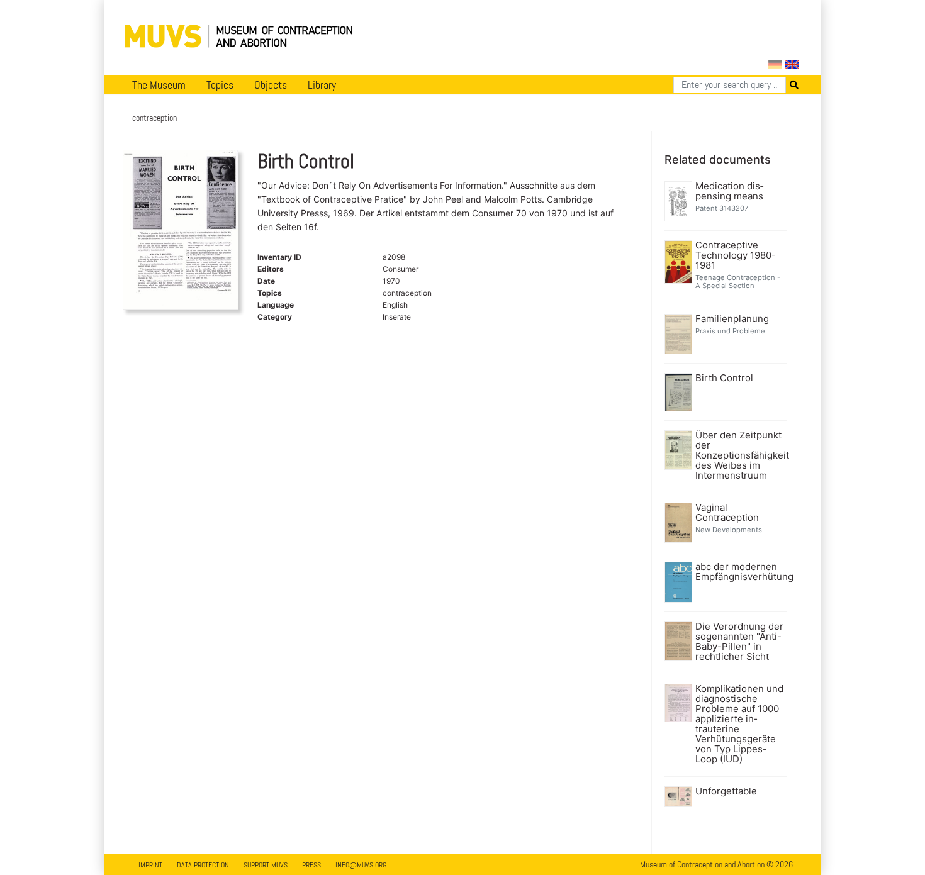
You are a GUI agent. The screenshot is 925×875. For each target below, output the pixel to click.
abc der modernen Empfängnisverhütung (739, 572)
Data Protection (203, 865)
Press (311, 865)
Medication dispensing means (729, 191)
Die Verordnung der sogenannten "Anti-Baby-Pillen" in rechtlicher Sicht (739, 641)
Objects (270, 84)
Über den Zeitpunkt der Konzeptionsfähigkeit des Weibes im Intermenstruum (739, 455)
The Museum (159, 84)
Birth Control (724, 378)
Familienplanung (732, 319)
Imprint (150, 865)
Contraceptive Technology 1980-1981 (735, 255)
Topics (219, 84)
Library (322, 84)
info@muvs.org (360, 865)
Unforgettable (726, 791)
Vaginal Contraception (727, 513)
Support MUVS (266, 865)
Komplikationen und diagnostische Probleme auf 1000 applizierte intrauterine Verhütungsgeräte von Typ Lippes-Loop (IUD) (739, 724)
